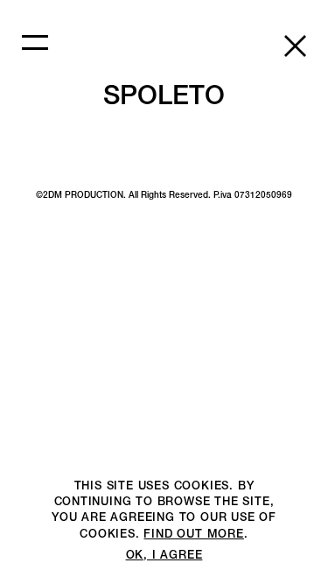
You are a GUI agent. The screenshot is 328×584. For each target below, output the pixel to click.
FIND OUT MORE (193, 533)
